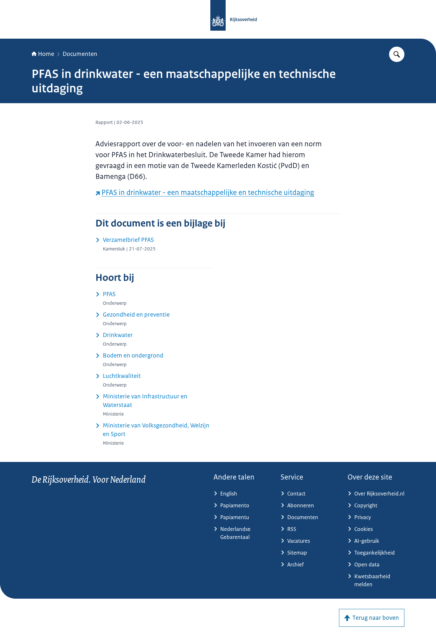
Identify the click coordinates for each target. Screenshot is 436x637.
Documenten (80, 54)
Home (46, 54)
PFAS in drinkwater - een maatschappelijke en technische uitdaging (207, 192)
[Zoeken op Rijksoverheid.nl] (396, 54)
